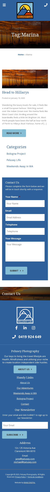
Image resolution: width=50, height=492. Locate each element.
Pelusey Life (14, 160)
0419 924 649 (29, 336)
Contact (25, 403)
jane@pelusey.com (25, 458)
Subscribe (12, 434)
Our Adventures (25, 388)
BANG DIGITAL (29, 482)
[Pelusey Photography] (25, 10)
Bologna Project (16, 153)
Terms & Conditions (35, 477)
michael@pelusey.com (25, 462)
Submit (14, 270)
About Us (23, 369)
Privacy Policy (20, 477)
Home (21, 54)
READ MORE (13, 133)
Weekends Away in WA (20, 166)
